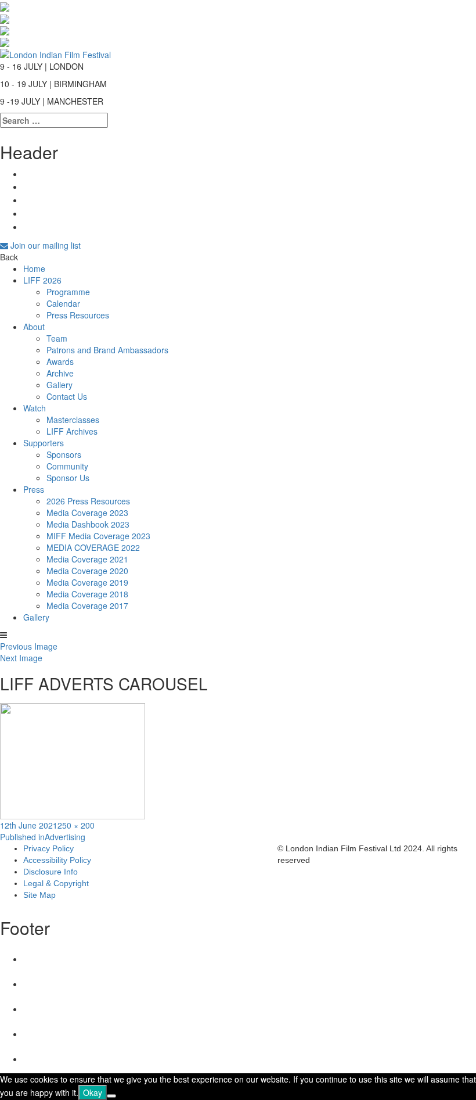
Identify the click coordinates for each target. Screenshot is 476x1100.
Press (33, 489)
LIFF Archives (72, 431)
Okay (92, 1092)
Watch (34, 408)
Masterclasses (72, 419)
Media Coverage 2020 (87, 570)
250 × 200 (76, 825)
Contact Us (66, 396)
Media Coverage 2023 (87, 512)
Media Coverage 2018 (87, 594)
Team (56, 338)
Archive (60, 373)
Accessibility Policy (57, 860)
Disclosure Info (50, 871)
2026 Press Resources (88, 501)
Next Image (21, 658)
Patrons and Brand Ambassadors (107, 350)
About (34, 326)
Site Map (39, 895)
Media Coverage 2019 (87, 582)
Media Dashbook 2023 (87, 524)
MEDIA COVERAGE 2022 (93, 547)
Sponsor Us (67, 477)
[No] (111, 1096)
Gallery (59, 384)
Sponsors (63, 454)
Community (67, 466)
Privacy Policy (48, 848)
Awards (60, 361)
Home (34, 268)
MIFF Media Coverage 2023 (98, 536)
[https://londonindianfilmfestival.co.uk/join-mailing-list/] (55, 53)
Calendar (63, 303)
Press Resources (77, 315)
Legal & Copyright (56, 883)
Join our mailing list (44, 245)
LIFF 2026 (42, 280)
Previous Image (28, 646)
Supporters (43, 443)
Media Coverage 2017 (87, 605)
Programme (68, 292)
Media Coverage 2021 (87, 559)
